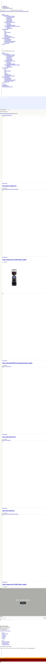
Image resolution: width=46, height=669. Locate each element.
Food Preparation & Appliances (10, 79)
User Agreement (3, 646)
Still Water (8, 65)
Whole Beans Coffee (10, 55)
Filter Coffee (9, 57)
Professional (4, 635)
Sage (5, 71)
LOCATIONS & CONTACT (7, 86)
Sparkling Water (9, 66)
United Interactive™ (31, 648)
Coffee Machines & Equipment (7, 113)
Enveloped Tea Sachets (11, 63)
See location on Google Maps (5, 630)
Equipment (6, 73)
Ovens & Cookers (7, 78)
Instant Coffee (9, 59)
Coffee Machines (5, 633)
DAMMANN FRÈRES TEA (9, 60)
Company (4, 636)
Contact (3, 638)
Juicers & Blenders (7, 77)
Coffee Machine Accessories (9, 75)
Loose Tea (8, 61)
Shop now (23, 602)
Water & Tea (6, 81)
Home (3, 52)
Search (1, 616)
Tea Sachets (9, 62)
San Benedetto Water (6, 644)
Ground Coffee (9, 56)
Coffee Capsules (10, 58)
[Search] (45, 618)
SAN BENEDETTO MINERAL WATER (12, 64)
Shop (3, 640)
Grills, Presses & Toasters (9, 80)
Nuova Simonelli (7, 70)
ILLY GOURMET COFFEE (9, 54)
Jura (5, 69)
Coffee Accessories (7, 74)
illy (5, 68)
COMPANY (4, 84)
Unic (5, 72)
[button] (4, 257)
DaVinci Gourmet (5, 643)
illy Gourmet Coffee (5, 641)
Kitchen (3, 634)
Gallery (3, 82)
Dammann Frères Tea (6, 642)
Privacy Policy (8, 646)
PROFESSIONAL (5, 85)
